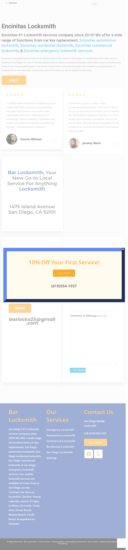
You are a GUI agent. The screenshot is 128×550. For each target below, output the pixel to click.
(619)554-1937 (64, 285)
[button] (64, 273)
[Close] (123, 249)
